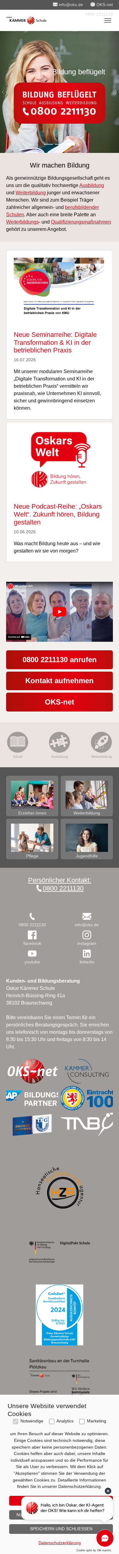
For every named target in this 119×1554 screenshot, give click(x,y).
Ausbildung (91, 185)
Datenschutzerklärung (59, 1542)
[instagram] (87, 935)
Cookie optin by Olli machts (93, 1550)
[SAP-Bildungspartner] (32, 1098)
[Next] (113, 92)
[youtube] (32, 953)
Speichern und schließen (61, 1528)
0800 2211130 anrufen (60, 659)
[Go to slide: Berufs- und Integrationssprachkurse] (59, 144)
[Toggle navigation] (108, 20)
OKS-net (59, 702)
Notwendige (31, 1421)
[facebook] (32, 935)
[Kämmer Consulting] (87, 1071)
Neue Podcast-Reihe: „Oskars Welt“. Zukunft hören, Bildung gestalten (58, 514)
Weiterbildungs (22, 221)
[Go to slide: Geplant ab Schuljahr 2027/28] (48, 144)
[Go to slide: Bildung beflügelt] (70, 144)
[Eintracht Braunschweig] (87, 1098)
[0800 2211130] (32, 916)
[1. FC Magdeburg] (32, 1125)
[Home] (26, 20)
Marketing (96, 1421)
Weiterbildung (31, 192)
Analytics (65, 1421)
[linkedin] (87, 953)
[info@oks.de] (87, 916)
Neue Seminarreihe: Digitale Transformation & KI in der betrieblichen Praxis (55, 342)
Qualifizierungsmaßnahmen (81, 221)
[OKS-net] (32, 1071)
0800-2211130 (98, 14)
